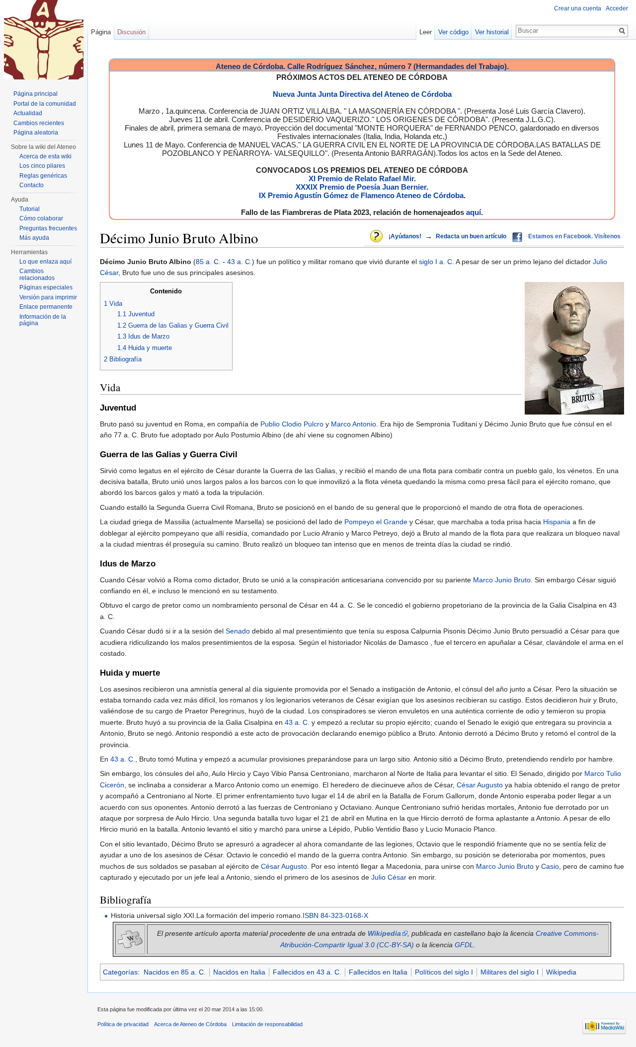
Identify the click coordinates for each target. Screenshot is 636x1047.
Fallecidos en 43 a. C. (307, 972)
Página (101, 32)
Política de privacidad (123, 1024)
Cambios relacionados (37, 274)
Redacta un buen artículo (471, 236)
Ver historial (492, 32)
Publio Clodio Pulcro (291, 424)
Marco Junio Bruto (502, 580)
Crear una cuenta (577, 8)
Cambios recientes (38, 123)
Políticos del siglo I (444, 972)
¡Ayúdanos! (405, 236)
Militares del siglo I (509, 972)
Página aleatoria (35, 132)
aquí (473, 212)
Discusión (131, 32)
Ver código (453, 32)
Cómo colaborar (41, 218)
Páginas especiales (46, 287)
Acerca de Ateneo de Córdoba (190, 1024)
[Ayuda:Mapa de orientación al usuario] (377, 237)
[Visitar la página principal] (43, 39)
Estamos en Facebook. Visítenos (574, 236)
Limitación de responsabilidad (267, 1024)
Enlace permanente (46, 306)
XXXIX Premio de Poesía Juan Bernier (361, 187)
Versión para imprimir (48, 297)
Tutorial (29, 209)
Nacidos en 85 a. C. (175, 972)
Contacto (31, 185)
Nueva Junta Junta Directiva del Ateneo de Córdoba (362, 94)
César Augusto (480, 785)
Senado (238, 631)
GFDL (464, 945)
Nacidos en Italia (239, 972)
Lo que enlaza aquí (45, 261)
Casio (550, 866)
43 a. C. (239, 262)
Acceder (617, 8)
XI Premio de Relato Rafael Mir (361, 178)
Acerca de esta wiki (45, 156)
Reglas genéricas (43, 175)
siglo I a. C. (436, 262)
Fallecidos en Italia (378, 972)
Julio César (388, 877)
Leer (425, 32)
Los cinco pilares (42, 165)
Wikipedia (561, 972)
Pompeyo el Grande (375, 522)
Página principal (35, 93)
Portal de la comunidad (44, 103)
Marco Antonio (353, 424)
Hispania (556, 522)
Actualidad (27, 113)
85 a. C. (208, 262)
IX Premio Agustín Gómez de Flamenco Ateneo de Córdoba (361, 195)
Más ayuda (34, 237)
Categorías (120, 972)
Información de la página (42, 320)
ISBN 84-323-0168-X (335, 915)
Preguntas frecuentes (48, 228)
